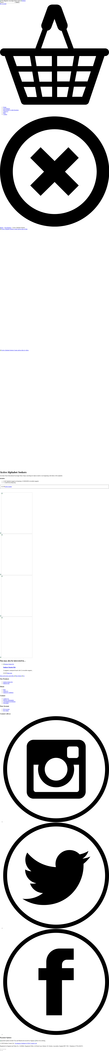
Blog (4, 113)
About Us (5, 111)
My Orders (6, 710)
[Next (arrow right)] (2, 1050)
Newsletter (6, 703)
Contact (5, 114)
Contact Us (6, 698)
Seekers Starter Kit (9, 667)
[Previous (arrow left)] (0, 1050)
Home (4, 107)
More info (9, 673)
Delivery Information (8, 700)
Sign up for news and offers (7, 676)
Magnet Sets (6, 683)
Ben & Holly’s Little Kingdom (11, 110)
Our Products (6, 108)
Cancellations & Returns (9, 701)
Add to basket (8, 486)
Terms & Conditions (8, 692)
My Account (3, 3)
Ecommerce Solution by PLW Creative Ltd (26, 1043)
